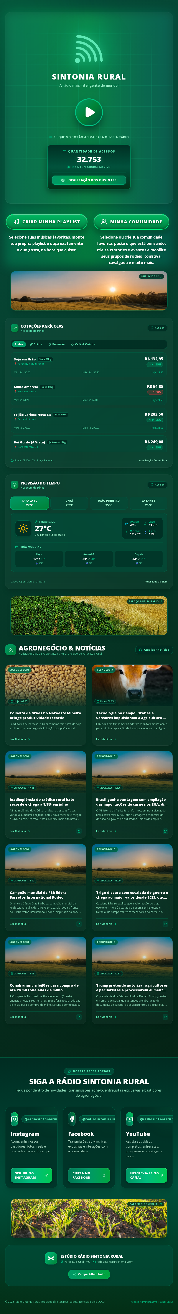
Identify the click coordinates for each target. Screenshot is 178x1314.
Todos (19, 344)
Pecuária (58, 344)
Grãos (38, 344)
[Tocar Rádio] (89, 112)
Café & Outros (85, 344)
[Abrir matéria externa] (79, 831)
